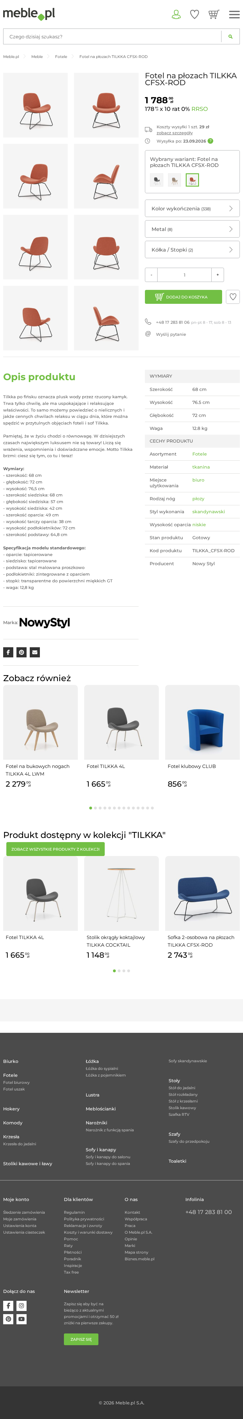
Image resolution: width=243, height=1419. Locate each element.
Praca (130, 1225)
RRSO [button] (199, 108)
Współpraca (136, 1219)
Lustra (92, 1095)
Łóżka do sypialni (102, 1068)
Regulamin (74, 1212)
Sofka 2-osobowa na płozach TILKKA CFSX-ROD (201, 941)
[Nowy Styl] (44, 622)
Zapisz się (81, 1339)
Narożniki (96, 1123)
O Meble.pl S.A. (139, 1232)
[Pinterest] (8, 1319)
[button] (233, 297)
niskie (199, 524)
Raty (68, 1245)
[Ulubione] (194, 14)
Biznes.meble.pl (139, 1258)
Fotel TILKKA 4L (106, 766)
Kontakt (132, 1212)
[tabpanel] (40, 737)
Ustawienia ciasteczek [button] (24, 1232)
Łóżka (92, 1061)
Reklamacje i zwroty (83, 1225)
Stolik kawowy (182, 1107)
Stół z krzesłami (183, 1101)
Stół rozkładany (183, 1094)
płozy (198, 499)
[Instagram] (21, 1306)
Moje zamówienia (19, 1219)
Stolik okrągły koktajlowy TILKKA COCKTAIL (116, 941)
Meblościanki (101, 1109)
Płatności (73, 1252)
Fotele (199, 454)
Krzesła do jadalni (19, 1143)
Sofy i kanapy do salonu (108, 1156)
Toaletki (177, 1161)
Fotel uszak (14, 1089)
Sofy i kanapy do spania (108, 1163)
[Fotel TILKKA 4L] (156, 180)
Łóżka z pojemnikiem (106, 1075)
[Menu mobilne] (234, 15)
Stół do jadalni (182, 1087)
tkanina (201, 467)
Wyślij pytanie (171, 334)
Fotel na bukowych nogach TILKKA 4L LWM (38, 770)
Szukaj (230, 36)
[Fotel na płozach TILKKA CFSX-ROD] (192, 180)
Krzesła (11, 1137)
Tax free (71, 1272)
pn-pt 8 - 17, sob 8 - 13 (193, 322)
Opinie (131, 1239)
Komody (12, 1123)
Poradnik (72, 1258)
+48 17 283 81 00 (208, 1212)
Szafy (174, 1134)
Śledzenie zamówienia (24, 1212)
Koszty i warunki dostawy (88, 1232)
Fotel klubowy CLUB (192, 766)
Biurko (10, 1061)
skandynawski (208, 512)
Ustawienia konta (19, 1225)
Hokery (11, 1109)
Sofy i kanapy (101, 1150)
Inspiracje (73, 1265)
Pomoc (71, 1239)
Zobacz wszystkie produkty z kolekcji (55, 849)
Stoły (174, 1080)
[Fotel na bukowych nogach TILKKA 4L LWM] (174, 180)
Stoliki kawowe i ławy (27, 1164)
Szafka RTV (179, 1114)
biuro (198, 480)
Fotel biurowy (16, 1082)
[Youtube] (21, 1319)
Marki (130, 1245)
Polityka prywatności (84, 1219)
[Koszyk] (214, 14)
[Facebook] (8, 1306)
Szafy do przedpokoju (189, 1141)
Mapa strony (136, 1252)
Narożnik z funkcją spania (110, 1130)
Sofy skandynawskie (188, 1060)
